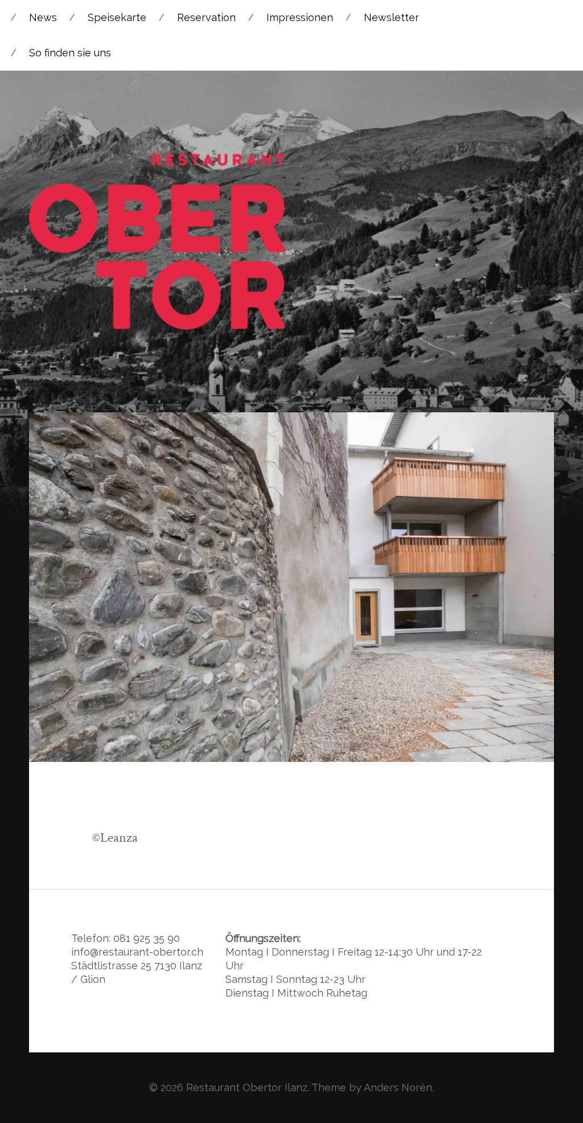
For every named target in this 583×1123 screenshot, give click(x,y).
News (43, 17)
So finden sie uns (70, 53)
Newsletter (391, 17)
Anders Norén (398, 1087)
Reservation (206, 17)
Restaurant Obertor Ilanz (246, 1087)
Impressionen (299, 17)
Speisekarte (117, 17)
